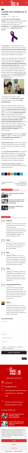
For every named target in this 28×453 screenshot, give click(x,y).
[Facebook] (2, 174)
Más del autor (16, 189)
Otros (6, 7)
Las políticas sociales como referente (7, 183)
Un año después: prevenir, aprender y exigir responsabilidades (16, 415)
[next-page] (4, 213)
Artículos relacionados (7, 189)
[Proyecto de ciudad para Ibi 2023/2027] (4, 208)
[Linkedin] (15, 174)
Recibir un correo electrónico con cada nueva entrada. (14, 350)
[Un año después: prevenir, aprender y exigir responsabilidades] (4, 416)
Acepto (14, 440)
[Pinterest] (9, 174)
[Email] (18, 174)
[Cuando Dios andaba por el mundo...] (14, 37)
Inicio (2, 7)
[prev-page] (2, 213)
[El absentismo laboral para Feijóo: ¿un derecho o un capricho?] (4, 424)
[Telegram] (21, 174)
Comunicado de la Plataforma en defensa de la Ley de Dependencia (21, 184)
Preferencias (14, 448)
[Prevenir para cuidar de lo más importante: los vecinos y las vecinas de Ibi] (4, 201)
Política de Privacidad (18, 451)
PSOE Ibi (4, 16)
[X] (5, 174)
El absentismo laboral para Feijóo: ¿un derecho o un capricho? (16, 423)
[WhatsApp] (12, 174)
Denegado (14, 444)
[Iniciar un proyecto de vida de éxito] (4, 195)
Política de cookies (8, 451)
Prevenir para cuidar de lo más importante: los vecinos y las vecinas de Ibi (17, 201)
